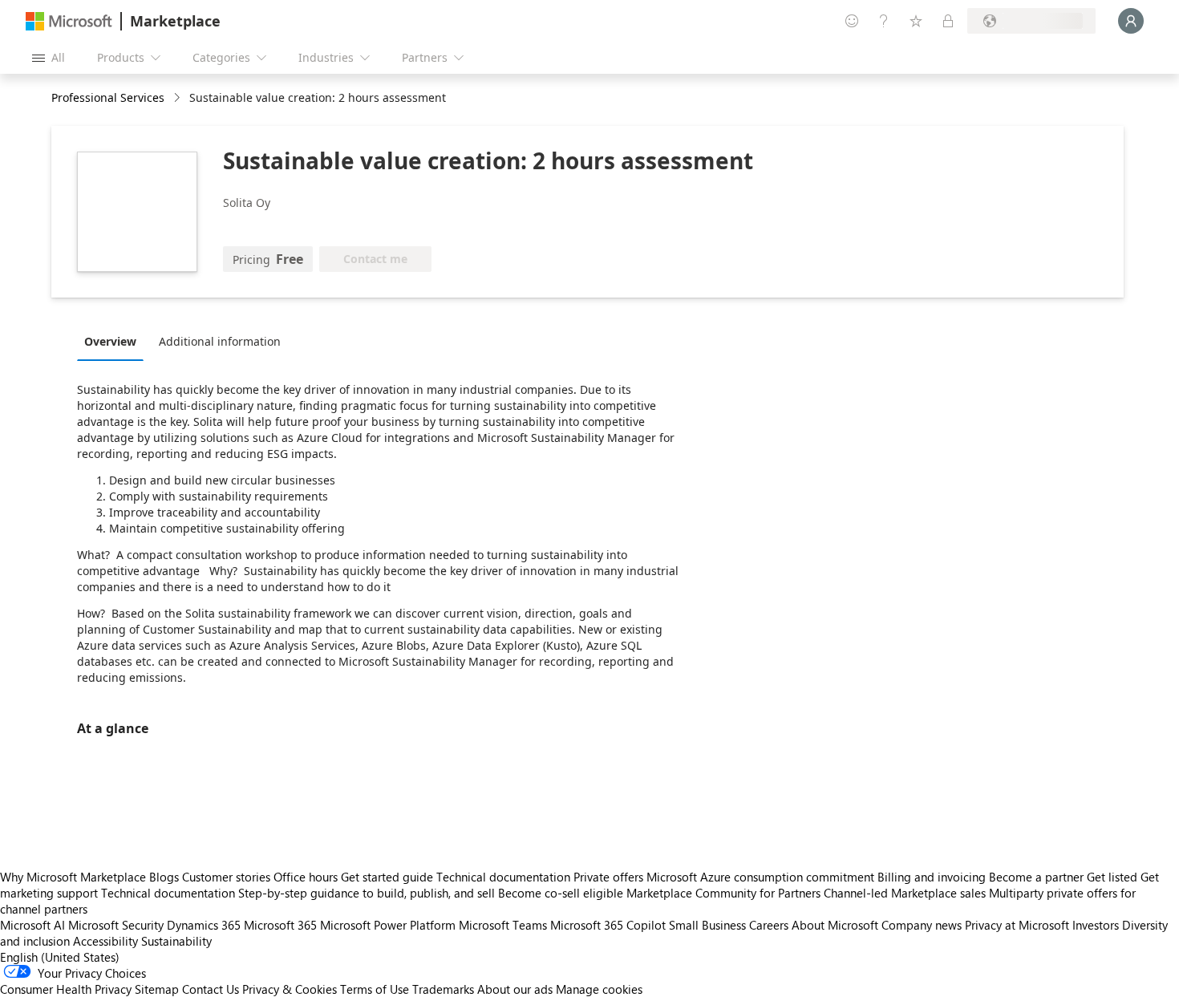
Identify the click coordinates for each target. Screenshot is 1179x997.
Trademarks (443, 989)
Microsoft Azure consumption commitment (761, 877)
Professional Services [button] (107, 97)
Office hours (305, 877)
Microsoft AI (32, 925)
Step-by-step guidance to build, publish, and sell (366, 893)
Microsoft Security (116, 925)
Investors (1095, 925)
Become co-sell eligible (560, 893)
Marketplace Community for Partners (723, 893)
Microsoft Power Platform (388, 925)
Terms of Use (374, 989)
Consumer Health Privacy (66, 989)
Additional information (220, 341)
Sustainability (176, 941)
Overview (110, 341)
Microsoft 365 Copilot (608, 925)
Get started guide (387, 877)
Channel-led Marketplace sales (905, 893)
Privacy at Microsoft (1017, 925)
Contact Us (210, 989)
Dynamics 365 (204, 925)
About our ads (515, 989)
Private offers (608, 877)
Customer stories (226, 877)
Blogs (164, 877)
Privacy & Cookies (289, 989)
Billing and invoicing (931, 877)
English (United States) (60, 957)
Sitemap (157, 989)
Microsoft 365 (280, 925)
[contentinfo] (178, 98)
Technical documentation (503, 877)
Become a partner (1036, 877)
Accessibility (105, 941)
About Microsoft (835, 925)
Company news (921, 925)
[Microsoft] (69, 21)
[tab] (114, 341)
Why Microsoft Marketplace (73, 877)
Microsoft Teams (503, 925)
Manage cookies (599, 989)
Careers (768, 925)
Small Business (707, 925)
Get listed (1112, 877)
